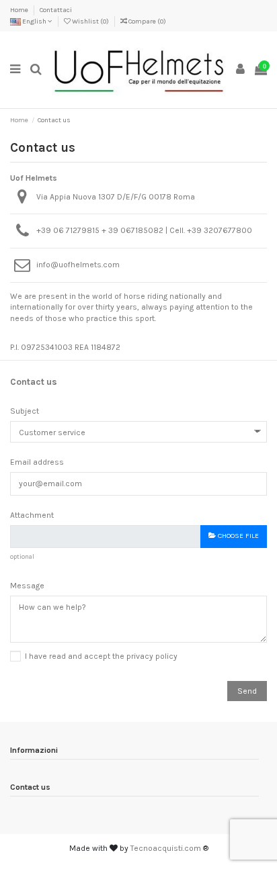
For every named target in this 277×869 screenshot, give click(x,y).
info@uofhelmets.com (78, 264)
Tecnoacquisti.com (165, 848)
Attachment (32, 515)
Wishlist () (90, 21)
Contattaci (56, 10)
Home (20, 10)
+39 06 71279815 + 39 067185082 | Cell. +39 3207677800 (144, 230)
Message (27, 585)
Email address (37, 462)
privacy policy (151, 656)
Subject (24, 411)
